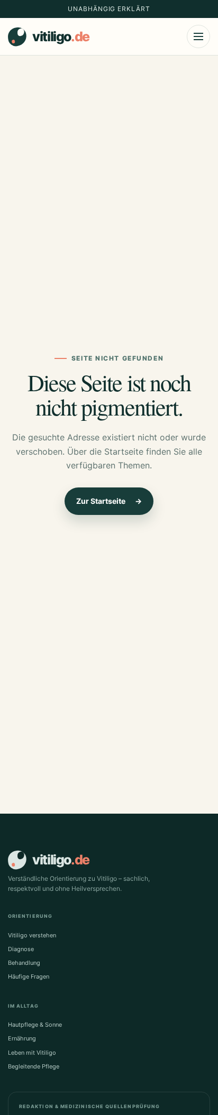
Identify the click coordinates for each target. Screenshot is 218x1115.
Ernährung (22, 1038)
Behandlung (24, 962)
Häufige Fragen (28, 976)
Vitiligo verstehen (32, 935)
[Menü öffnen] (198, 36)
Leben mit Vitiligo (32, 1052)
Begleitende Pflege (33, 1066)
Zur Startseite (109, 500)
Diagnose (21, 949)
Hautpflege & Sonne (35, 1024)
